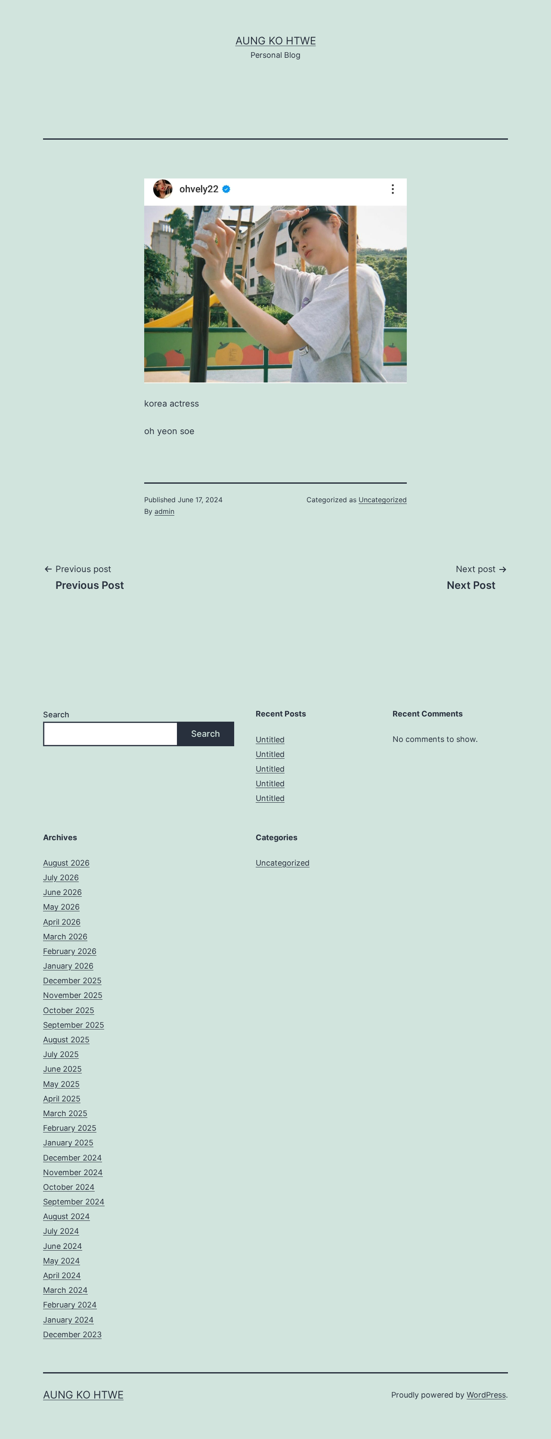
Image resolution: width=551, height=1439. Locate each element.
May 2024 (61, 1260)
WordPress (486, 1394)
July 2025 (61, 1054)
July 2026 (61, 877)
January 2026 (68, 965)
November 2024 (73, 1172)
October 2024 (69, 1187)
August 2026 (66, 862)
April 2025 (61, 1098)
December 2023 (72, 1334)
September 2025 (73, 1024)
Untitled (270, 739)
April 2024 (62, 1275)
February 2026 (69, 951)
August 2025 (66, 1039)
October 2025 (68, 1010)
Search (56, 714)
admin (164, 511)
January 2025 (68, 1142)
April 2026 (61, 921)
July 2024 (61, 1231)
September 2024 (74, 1201)
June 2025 (62, 1068)
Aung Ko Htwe (275, 40)
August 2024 (66, 1216)
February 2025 (69, 1127)
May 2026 (61, 906)
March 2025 (65, 1113)
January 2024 (68, 1319)
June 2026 (62, 892)
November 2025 (72, 995)
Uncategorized (383, 499)
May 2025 (61, 1084)
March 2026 (65, 936)
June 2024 (62, 1246)
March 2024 (65, 1290)
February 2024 (70, 1304)
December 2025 (72, 980)
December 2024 (72, 1157)
